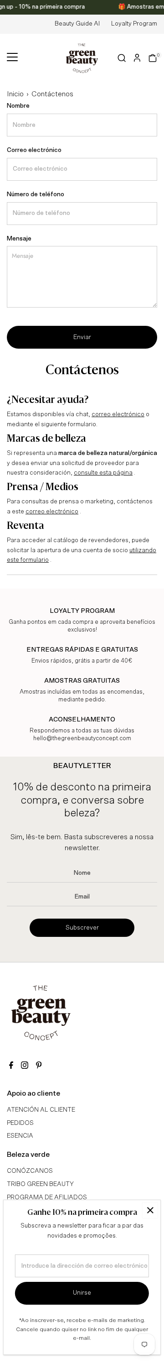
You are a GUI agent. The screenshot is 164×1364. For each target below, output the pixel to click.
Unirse (82, 1293)
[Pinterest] (39, 1066)
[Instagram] (25, 1066)
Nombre (18, 106)
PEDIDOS (20, 1123)
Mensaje (19, 238)
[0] (152, 58)
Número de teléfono (35, 194)
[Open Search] (122, 58)
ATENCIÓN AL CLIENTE (41, 1110)
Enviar (82, 337)
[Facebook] (11, 1066)
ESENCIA (20, 1136)
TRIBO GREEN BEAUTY (40, 1184)
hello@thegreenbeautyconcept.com (82, 739)
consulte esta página (103, 473)
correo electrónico (118, 414)
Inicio (15, 94)
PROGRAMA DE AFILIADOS (47, 1197)
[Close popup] (150, 1210)
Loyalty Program (134, 24)
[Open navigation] (12, 58)
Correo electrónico (34, 150)
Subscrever (82, 928)
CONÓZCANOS (30, 1171)
